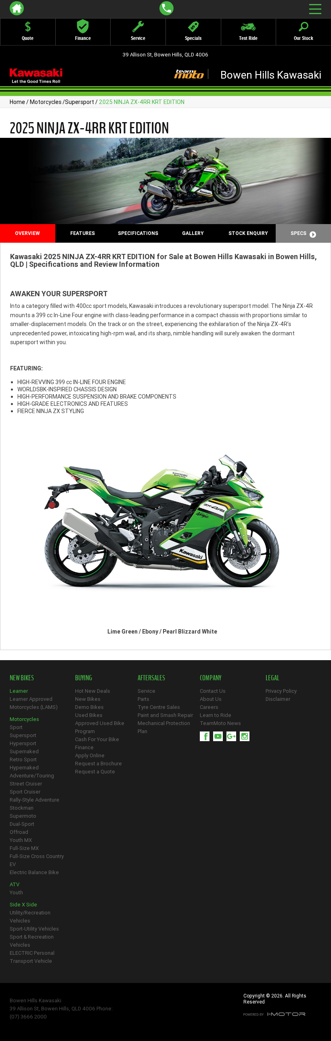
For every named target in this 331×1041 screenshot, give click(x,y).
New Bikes (88, 699)
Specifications (138, 233)
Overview (27, 233)
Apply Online (90, 755)
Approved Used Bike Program (99, 727)
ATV (14, 884)
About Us (211, 699)
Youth (16, 892)
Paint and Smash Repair (165, 715)
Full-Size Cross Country (37, 856)
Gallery (193, 233)
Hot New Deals (92, 691)
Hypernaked (24, 767)
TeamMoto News (220, 723)
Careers (209, 707)
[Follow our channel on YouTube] (219, 736)
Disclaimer (278, 699)
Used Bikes (89, 715)
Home (17, 102)
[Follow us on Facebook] (206, 736)
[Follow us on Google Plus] (233, 736)
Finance (84, 747)
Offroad (19, 832)
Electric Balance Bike (34, 872)
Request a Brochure (98, 763)
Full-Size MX (24, 848)
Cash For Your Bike (97, 739)
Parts (143, 699)
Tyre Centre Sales (159, 707)
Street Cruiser (26, 783)
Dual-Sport (22, 824)
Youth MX (21, 840)
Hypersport (23, 743)
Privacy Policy (281, 691)
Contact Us (213, 691)
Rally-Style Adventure (34, 799)
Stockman (22, 807)
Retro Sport (23, 759)
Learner (19, 691)
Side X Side (23, 904)
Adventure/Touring (32, 775)
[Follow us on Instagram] (246, 736)
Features (82, 233)
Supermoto (23, 815)
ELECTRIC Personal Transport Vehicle (32, 957)
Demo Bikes (89, 707)
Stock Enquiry (248, 233)
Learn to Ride (215, 715)
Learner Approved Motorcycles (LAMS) (34, 703)
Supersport (79, 102)
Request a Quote (95, 771)
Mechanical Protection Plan (164, 727)
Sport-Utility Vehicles (34, 928)
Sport (16, 727)
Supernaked (24, 751)
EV (13, 864)
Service (146, 691)
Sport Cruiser (25, 791)
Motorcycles (45, 102)
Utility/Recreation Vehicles (30, 916)
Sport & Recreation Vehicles (32, 940)
